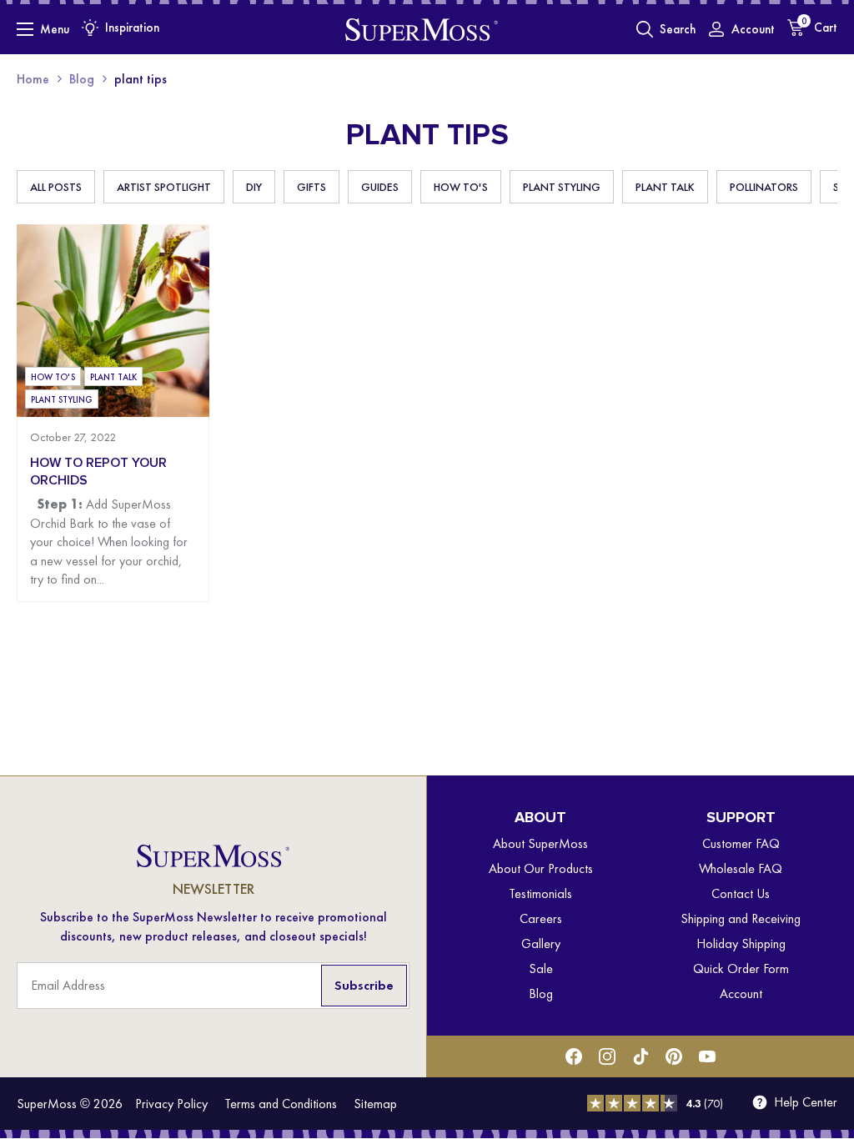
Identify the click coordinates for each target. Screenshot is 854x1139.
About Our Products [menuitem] (541, 868)
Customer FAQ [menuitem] (741, 843)
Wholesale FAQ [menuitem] (740, 868)
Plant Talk (665, 186)
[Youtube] (707, 1056)
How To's (461, 186)
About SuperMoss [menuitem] (540, 843)
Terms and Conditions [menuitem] (280, 1103)
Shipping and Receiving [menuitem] (741, 918)
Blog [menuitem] (541, 993)
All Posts (56, 186)
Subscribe (364, 985)
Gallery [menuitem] (540, 943)
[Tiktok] (640, 1056)
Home (33, 79)
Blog (81, 79)
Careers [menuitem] (541, 918)
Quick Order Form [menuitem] (741, 968)
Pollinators (764, 186)
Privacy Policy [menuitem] (171, 1103)
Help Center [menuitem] (805, 1102)
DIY (254, 186)
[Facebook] (573, 1056)
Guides (380, 186)
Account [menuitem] (741, 993)
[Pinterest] (674, 1056)
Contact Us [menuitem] (740, 893)
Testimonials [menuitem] (540, 893)
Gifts (311, 186)
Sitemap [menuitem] (375, 1103)
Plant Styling (561, 186)
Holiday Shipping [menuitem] (741, 943)
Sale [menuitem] (541, 968)
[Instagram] (607, 1056)
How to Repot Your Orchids (98, 471)
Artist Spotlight (164, 186)
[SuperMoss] (421, 29)
